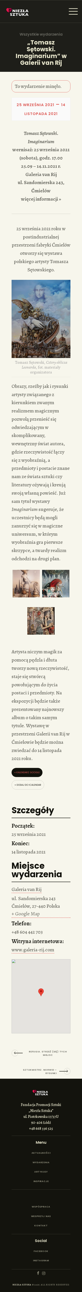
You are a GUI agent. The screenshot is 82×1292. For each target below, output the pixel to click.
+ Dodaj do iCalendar (28, 785)
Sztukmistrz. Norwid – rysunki (40, 1071)
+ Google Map (26, 913)
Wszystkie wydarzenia (41, 34)
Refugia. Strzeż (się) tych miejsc (48, 1053)
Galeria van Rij (27, 889)
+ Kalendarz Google (27, 772)
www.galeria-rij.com (33, 949)
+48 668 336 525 (41, 1128)
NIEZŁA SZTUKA (21, 1284)
